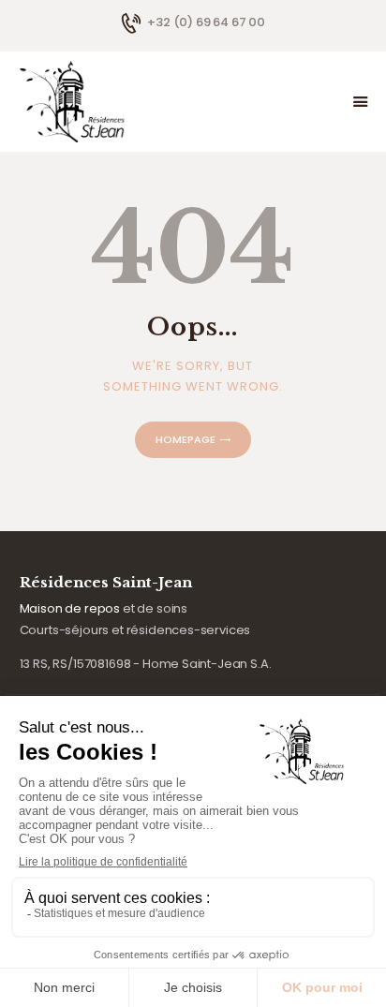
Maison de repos (70, 608)
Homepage (185, 439)
